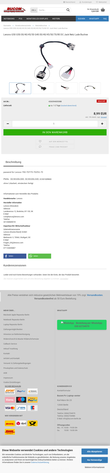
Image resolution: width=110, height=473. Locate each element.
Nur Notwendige (94, 460)
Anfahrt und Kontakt (11, 358)
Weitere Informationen (95, 467)
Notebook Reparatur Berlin (14, 320)
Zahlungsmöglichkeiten (12, 329)
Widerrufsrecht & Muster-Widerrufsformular (21, 339)
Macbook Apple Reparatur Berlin (16, 315)
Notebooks (9, 19)
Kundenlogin (86, 2)
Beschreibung (13, 161)
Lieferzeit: (7, 105)
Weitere (56, 19)
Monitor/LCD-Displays (37, 19)
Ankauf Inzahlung (10, 349)
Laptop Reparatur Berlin (12, 324)
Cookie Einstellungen (11, 382)
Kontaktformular (63, 390)
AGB (5, 373)
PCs (20, 19)
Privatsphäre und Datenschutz (15, 368)
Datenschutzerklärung (40, 462)
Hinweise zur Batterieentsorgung (16, 334)
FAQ (105, 19)
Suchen (81, 19)
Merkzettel (102, 2)
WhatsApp (94, 19)
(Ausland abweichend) (68, 106)
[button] (14, 256)
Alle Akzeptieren (94, 451)
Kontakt (6, 353)
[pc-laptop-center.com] (14, 10)
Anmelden (64, 279)
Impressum (8, 378)
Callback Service (10, 344)
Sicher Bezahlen (13, 386)
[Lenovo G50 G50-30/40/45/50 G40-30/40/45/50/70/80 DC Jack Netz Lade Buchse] (55, 60)
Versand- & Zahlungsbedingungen (17, 363)
